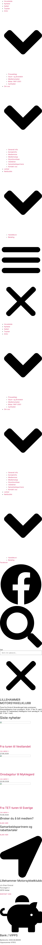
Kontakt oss (12, 167)
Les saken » (4, 751)
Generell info (13, 150)
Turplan (7, 8)
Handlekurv (12, 235)
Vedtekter (12, 162)
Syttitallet (12, 84)
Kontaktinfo (12, 152)
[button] (21, 280)
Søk (1, 649)
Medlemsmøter (14, 79)
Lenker (6, 169)
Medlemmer (12, 154)
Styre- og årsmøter (15, 77)
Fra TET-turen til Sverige (16, 808)
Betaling (11, 237)
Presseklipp (12, 74)
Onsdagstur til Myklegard (17, 774)
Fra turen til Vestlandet (15, 746)
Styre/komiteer (14, 159)
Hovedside (8, 1)
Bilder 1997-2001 (14, 81)
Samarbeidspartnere (16, 164)
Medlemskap (13, 157)
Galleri (6, 6)
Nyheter (7, 4)
